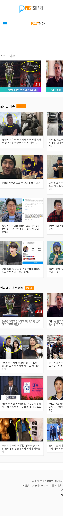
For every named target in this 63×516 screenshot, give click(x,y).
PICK (38, 23)
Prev (8, 36)
